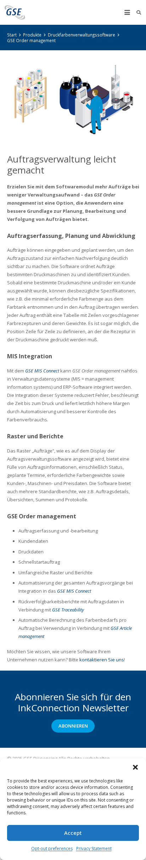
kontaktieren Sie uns (101, 659)
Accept (73, 832)
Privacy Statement (94, 848)
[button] (135, 767)
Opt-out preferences (52, 848)
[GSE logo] (15, 12)
